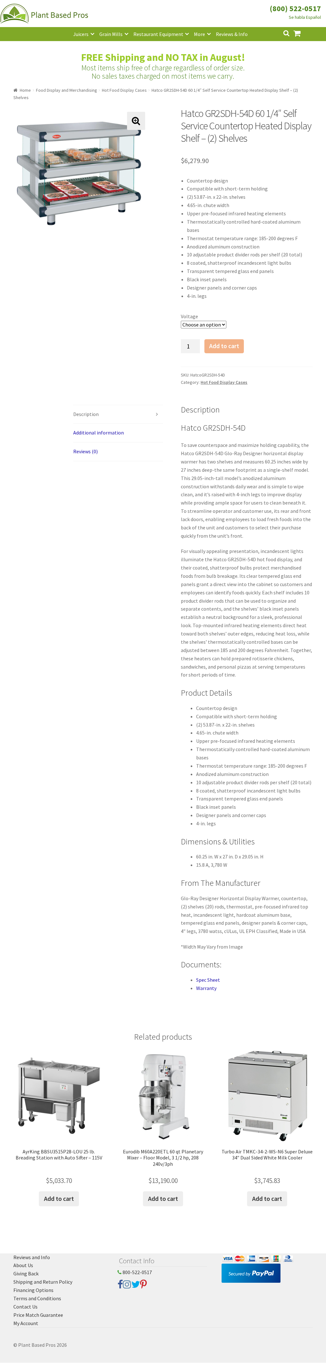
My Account (25, 1323)
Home (25, 90)
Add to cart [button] (59, 1198)
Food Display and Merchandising (66, 90)
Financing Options (33, 1290)
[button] (136, 121)
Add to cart (224, 346)
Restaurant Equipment (158, 34)
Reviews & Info (232, 34)
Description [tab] (86, 414)
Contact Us (25, 1306)
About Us (23, 1265)
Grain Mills (111, 34)
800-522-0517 (137, 1272)
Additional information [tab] (98, 432)
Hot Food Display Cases (124, 90)
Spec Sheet (208, 980)
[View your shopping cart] (302, 32)
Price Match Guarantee (38, 1315)
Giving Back (26, 1273)
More (199, 34)
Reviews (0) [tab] (85, 451)
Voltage (189, 316)
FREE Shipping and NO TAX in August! (163, 57)
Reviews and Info (31, 1257)
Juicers (81, 34)
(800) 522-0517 (295, 8)
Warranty (206, 988)
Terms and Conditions (37, 1298)
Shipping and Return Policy (42, 1282)
